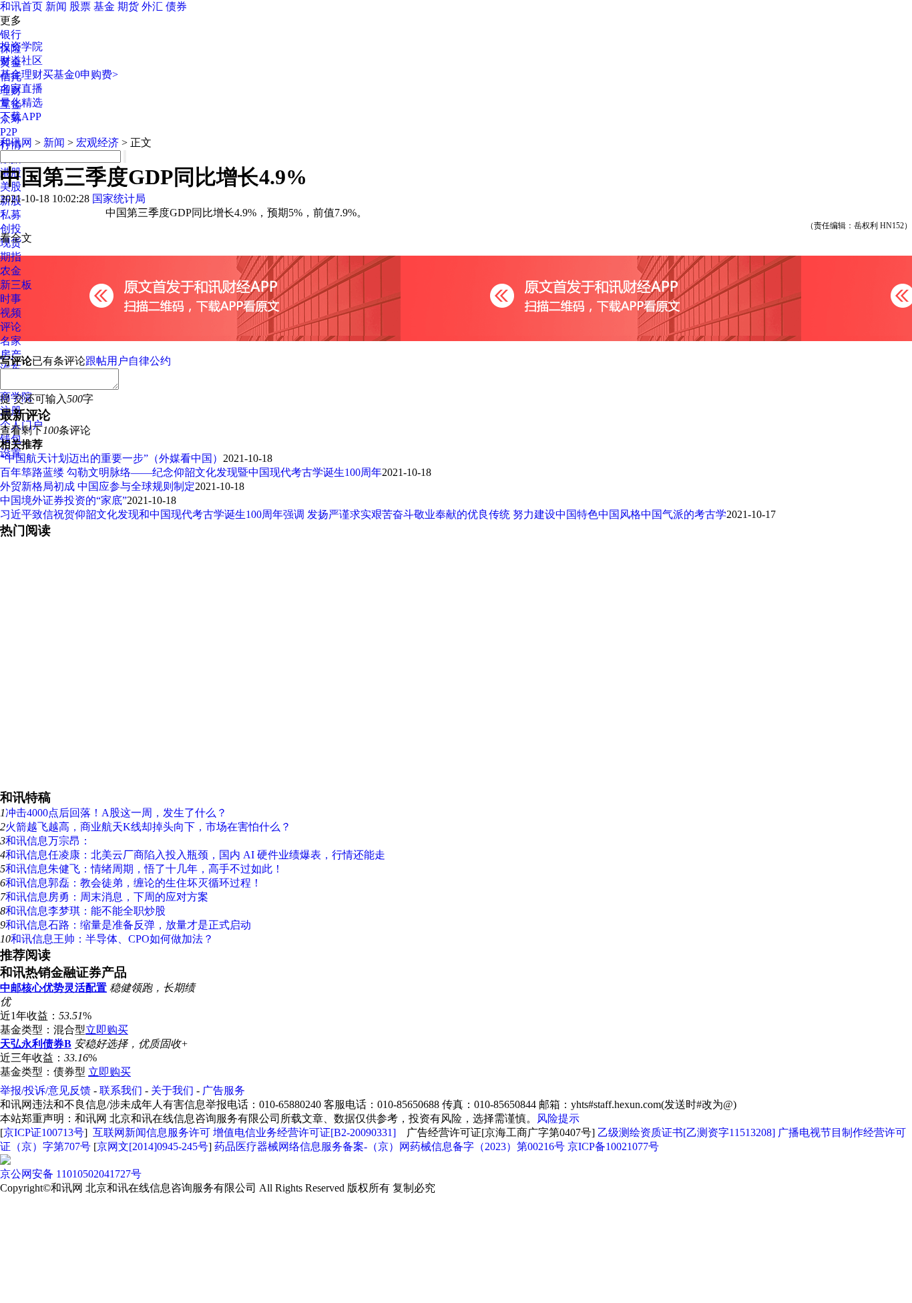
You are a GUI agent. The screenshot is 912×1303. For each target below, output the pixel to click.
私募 (10, 214)
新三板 (16, 284)
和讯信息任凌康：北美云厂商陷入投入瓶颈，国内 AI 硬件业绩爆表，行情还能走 (195, 854)
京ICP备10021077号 (613, 1146)
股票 (80, 6)
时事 (10, 298)
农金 (10, 270)
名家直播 (21, 88)
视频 (10, 312)
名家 (10, 340)
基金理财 (21, 74)
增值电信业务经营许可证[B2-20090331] (304, 1132)
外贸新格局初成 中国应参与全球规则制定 (97, 486)
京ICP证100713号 (43, 1132)
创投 (10, 228)
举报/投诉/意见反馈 (45, 1090)
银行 (10, 34)
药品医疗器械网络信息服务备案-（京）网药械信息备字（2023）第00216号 (389, 1146)
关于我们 (172, 1090)
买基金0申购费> (80, 74)
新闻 (56, 6)
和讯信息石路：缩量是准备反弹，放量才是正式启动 (128, 925)
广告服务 (223, 1090)
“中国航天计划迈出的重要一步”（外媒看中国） (111, 458)
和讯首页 (21, 6)
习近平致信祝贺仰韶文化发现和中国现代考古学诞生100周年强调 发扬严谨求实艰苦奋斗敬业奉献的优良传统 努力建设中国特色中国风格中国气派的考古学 (363, 514)
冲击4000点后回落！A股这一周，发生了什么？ (116, 812)
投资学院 (21, 46)
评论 (10, 326)
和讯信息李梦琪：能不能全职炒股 (85, 911)
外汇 (152, 6)
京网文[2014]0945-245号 (152, 1146)
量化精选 (21, 102)
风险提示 (558, 1118)
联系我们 (120, 1090)
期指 (10, 256)
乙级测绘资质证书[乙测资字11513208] (686, 1132)
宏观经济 (97, 142)
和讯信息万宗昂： (48, 840)
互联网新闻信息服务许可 (151, 1132)
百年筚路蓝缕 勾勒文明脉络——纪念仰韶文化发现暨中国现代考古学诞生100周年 (191, 472)
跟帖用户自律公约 (128, 360)
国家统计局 (119, 198)
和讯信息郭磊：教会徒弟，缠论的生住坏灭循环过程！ (133, 882)
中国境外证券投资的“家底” (63, 500)
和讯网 (16, 142)
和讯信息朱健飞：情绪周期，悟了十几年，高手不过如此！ (144, 868)
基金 (104, 6)
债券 (176, 6)
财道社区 (21, 60)
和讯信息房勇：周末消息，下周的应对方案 (106, 896)
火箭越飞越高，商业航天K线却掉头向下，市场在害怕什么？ (148, 826)
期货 (128, 6)
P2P (8, 132)
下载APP (20, 116)
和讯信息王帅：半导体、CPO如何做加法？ (112, 939)
